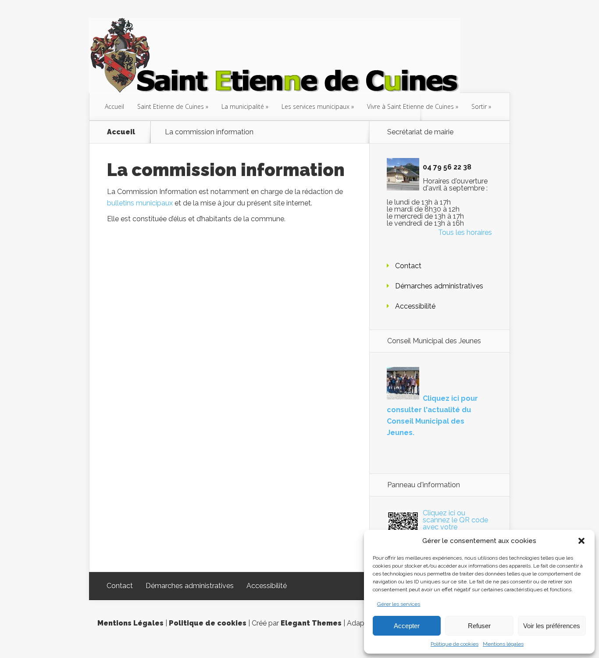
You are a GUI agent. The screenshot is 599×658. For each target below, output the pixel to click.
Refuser (479, 625)
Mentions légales (503, 644)
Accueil (114, 106)
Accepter (407, 625)
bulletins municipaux (140, 203)
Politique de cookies (454, 644)
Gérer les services (398, 604)
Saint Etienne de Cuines (170, 106)
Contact (408, 266)
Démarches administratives (439, 286)
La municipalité (242, 106)
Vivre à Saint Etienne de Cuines (410, 106)
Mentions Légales (130, 623)
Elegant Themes (311, 623)
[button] (581, 540)
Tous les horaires (465, 232)
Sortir (479, 106)
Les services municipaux (315, 106)
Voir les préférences (551, 625)
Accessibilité (415, 306)
